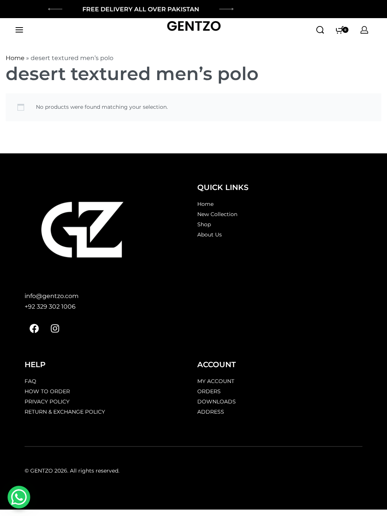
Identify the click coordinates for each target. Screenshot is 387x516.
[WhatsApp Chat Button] (19, 497)
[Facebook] (34, 328)
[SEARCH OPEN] (320, 30)
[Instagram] (54, 328)
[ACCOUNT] (364, 30)
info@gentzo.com (52, 296)
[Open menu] (19, 30)
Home (15, 58)
